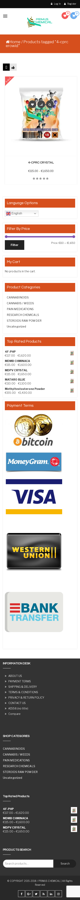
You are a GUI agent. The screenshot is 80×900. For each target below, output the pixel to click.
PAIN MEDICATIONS (20, 309)
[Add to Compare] (41, 104)
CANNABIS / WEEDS (20, 303)
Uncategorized (16, 326)
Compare (14, 713)
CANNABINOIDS (18, 297)
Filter (14, 245)
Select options (43, 153)
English (16, 213)
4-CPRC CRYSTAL (41, 162)
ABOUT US (15, 675)
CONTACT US (17, 703)
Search (65, 863)
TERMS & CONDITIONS (23, 692)
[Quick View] (50, 104)
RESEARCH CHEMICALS (23, 314)
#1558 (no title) (18, 708)
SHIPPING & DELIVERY (22, 686)
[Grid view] (6, 67)
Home (15, 42)
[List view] (13, 67)
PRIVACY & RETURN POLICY (26, 697)
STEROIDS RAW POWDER (24, 320)
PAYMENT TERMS (19, 681)
